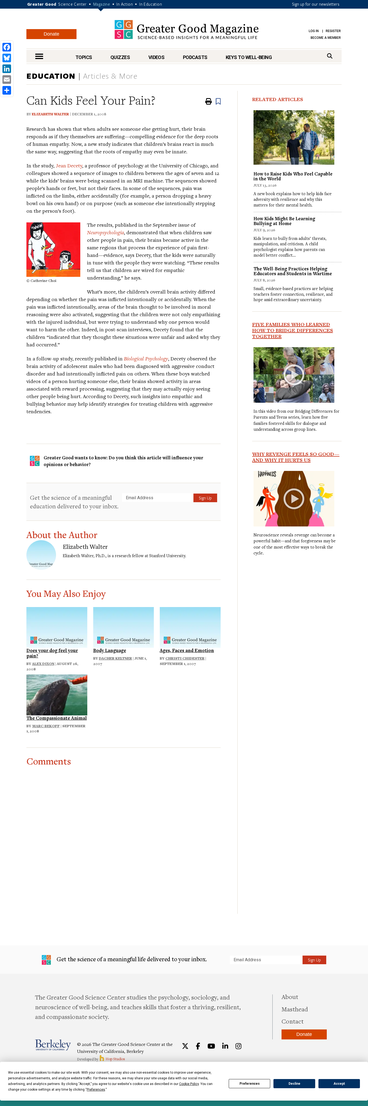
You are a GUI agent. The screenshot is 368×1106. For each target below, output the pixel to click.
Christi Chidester (184, 658)
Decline (294, 1084)
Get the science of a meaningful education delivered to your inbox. (74, 502)
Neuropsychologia (105, 232)
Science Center (72, 4)
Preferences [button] (96, 1089)
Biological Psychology (146, 358)
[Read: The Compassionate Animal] (56, 694)
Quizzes (120, 57)
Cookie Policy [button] (189, 1084)
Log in (314, 31)
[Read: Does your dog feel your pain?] (56, 626)
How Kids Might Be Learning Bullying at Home (284, 220)
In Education (150, 4)
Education (50, 75)
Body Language (109, 650)
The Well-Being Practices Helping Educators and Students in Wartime (293, 271)
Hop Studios (115, 1058)
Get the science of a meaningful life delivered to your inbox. (131, 959)
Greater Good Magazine (186, 29)
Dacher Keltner (115, 658)
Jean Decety (69, 165)
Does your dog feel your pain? (52, 653)
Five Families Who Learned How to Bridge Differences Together (292, 330)
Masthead (295, 1009)
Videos (156, 57)
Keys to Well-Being (249, 57)
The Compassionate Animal (56, 718)
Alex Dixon (43, 663)
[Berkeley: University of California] (53, 1044)
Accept (339, 1084)
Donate (51, 34)
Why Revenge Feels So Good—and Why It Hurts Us (295, 456)
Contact (293, 1021)
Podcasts (195, 57)
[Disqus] (123, 833)
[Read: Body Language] (123, 626)
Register (333, 31)
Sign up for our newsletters (315, 4)
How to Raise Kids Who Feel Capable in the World (293, 176)
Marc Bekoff (46, 725)
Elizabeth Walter (50, 114)
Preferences (249, 1084)
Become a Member (326, 38)
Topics (83, 57)
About (290, 997)
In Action (124, 4)
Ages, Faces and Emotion (187, 650)
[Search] (329, 56)
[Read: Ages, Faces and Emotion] (190, 626)
